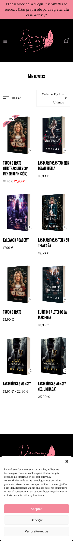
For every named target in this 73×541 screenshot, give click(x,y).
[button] (67, 461)
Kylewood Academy (16, 240)
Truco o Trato (12, 312)
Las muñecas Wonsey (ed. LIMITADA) (52, 386)
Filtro (16, 98)
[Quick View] (30, 150)
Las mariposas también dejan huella (53, 165)
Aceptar (36, 509)
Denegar (37, 520)
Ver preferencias (36, 531)
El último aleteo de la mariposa (52, 314)
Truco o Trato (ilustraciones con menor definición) (16, 168)
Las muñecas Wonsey (17, 383)
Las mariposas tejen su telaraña (53, 242)
